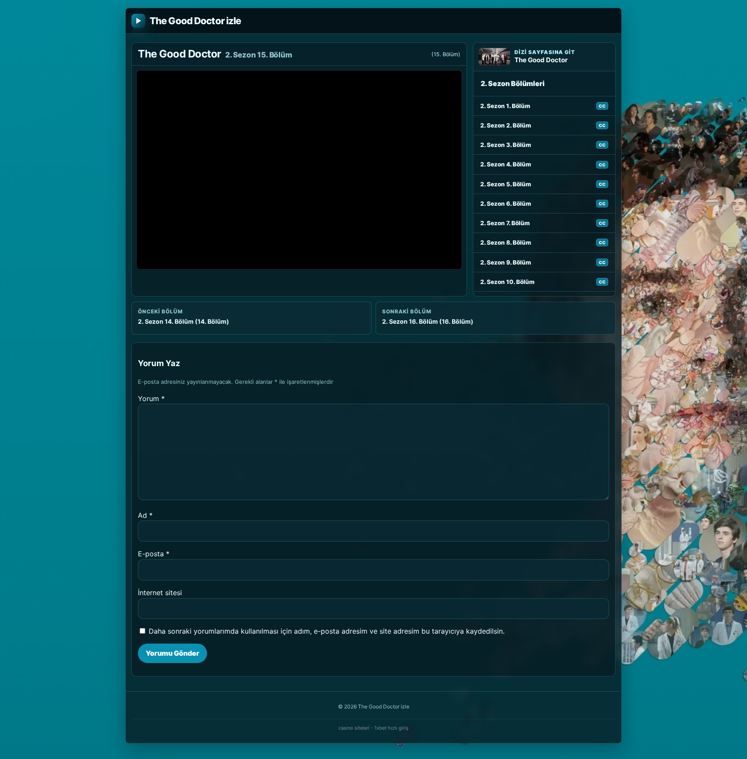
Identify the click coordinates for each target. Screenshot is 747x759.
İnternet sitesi (160, 592)
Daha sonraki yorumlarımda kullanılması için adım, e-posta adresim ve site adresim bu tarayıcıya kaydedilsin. (326, 631)
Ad (145, 515)
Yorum (151, 398)
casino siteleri (354, 728)
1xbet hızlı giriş (391, 728)
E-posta (153, 553)
